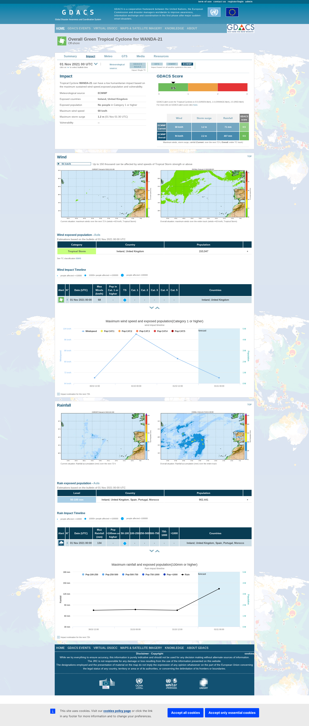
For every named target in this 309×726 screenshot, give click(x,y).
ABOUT (192, 28)
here (195, 105)
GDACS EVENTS (79, 28)
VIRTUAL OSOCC (105, 28)
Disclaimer (142, 653)
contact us (220, 1)
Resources (161, 56)
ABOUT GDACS (198, 647)
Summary (70, 56)
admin (248, 1)
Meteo (108, 56)
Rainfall (228, 118)
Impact (90, 56)
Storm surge (204, 118)
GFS (156, 64)
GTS (124, 56)
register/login (236, 1)
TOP (249, 156)
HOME (60, 28)
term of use (205, 1)
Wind (179, 118)
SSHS (78, 258)
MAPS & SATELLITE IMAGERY (141, 28)
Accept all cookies (185, 713)
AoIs (97, 234)
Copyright (157, 653)
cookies (249, 653)
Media (141, 56)
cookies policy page (117, 711)
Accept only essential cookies (232, 713)
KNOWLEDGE (174, 28)
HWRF (172, 64)
